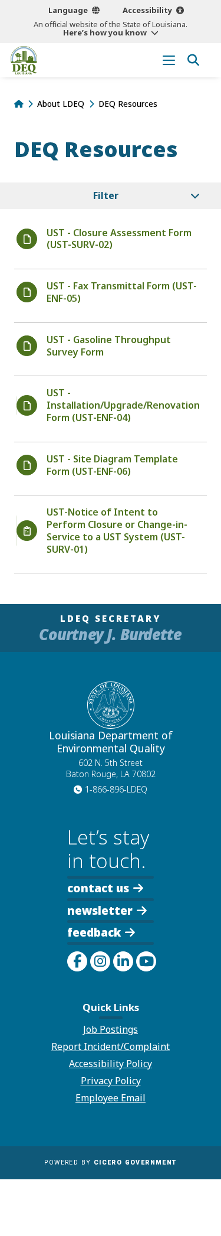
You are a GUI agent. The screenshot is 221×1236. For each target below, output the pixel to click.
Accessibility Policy (110, 1063)
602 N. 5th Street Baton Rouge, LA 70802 (111, 768)
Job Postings (110, 1029)
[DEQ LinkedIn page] (123, 961)
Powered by (110, 1162)
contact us (98, 887)
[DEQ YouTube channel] (146, 961)
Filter (105, 195)
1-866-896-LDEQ (116, 789)
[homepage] (24, 60)
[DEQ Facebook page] (77, 961)
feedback (94, 932)
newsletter (100, 909)
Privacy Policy (111, 1080)
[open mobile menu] (169, 60)
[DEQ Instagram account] (100, 961)
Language (68, 10)
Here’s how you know (105, 32)
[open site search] (193, 60)
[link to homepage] (18, 103)
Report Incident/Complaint (110, 1046)
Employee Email (110, 1097)
